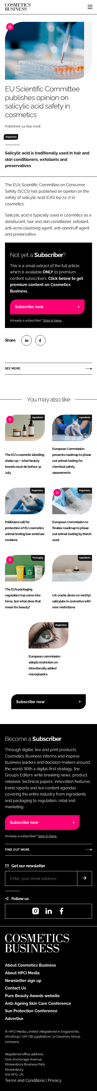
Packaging (38, 557)
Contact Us (15, 988)
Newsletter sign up (23, 980)
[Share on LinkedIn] (26, 340)
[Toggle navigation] (90, 7)
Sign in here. (52, 320)
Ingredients (37, 417)
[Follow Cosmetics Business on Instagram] (36, 912)
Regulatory (11, 137)
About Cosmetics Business (30, 965)
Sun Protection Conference (31, 1011)
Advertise (14, 1018)
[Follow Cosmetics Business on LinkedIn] (48, 912)
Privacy (54, 1080)
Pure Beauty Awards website (32, 995)
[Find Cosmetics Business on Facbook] (61, 912)
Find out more (17, 849)
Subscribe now (29, 306)
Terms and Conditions (25, 1080)
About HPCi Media (22, 973)
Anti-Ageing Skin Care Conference (38, 1003)
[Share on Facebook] (40, 340)
